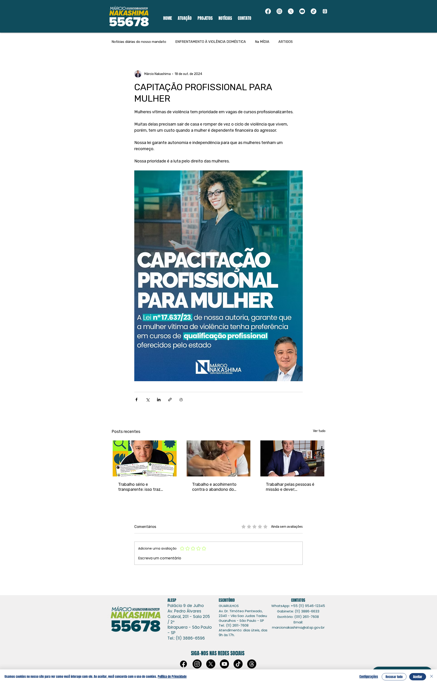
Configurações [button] (368, 676)
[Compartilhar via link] (170, 399)
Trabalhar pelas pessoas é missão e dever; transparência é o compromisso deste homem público (290, 487)
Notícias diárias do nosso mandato (139, 42)
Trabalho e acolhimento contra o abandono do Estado (214, 487)
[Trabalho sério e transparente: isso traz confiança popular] (145, 458)
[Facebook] (268, 11)
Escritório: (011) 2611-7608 (298, 616)
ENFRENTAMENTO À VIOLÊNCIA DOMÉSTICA (210, 42)
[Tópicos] (325, 11)
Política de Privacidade (172, 676)
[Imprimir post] (181, 399)
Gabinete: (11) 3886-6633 (298, 611)
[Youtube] (302, 11)
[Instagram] (279, 11)
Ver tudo (319, 431)
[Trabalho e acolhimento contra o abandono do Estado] (219, 458)
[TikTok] (313, 11)
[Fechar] (431, 676)
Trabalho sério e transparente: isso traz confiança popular (139, 487)
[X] (291, 11)
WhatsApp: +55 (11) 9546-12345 (298, 605)
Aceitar (417, 676)
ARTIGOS (285, 42)
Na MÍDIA (262, 42)
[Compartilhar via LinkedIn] (159, 399)
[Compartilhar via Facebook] (136, 399)
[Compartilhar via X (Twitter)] (147, 399)
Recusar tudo (394, 676)
